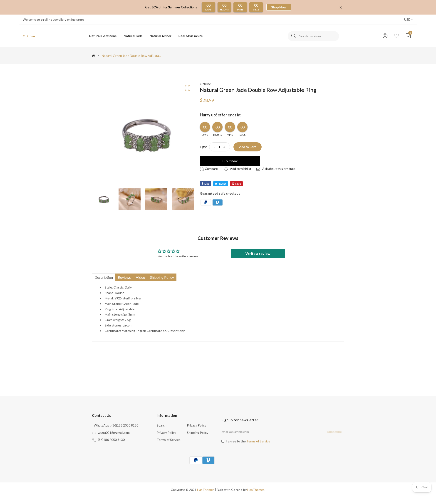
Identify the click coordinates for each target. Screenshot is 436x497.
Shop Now (278, 7)
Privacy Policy (196, 425)
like (206, 183)
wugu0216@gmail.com (114, 432)
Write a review (257, 253)
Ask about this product (278, 169)
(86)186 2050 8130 (111, 440)
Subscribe (334, 432)
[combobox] (313, 36)
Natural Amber (160, 36)
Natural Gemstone (103, 36)
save (238, 183)
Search (161, 425)
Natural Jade (133, 36)
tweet (222, 183)
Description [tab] (103, 277)
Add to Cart (247, 147)
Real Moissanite (190, 36)
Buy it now (230, 161)
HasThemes (205, 490)
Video (140, 277)
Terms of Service (169, 440)
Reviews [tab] (124, 277)
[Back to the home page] (93, 55)
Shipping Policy (197, 432)
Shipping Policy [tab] (162, 277)
